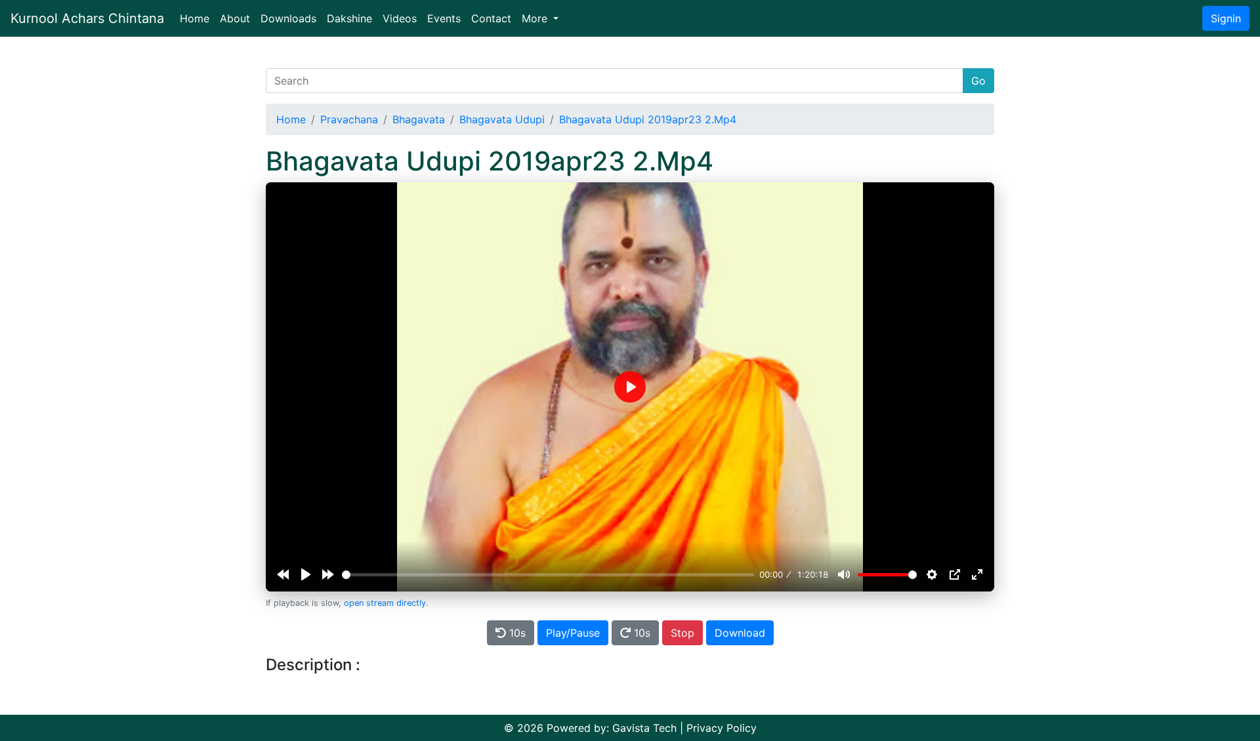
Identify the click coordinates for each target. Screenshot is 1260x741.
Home (197, 18)
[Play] (305, 574)
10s (516, 632)
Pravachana (349, 119)
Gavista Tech (644, 727)
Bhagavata (418, 119)
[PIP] (954, 574)
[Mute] (843, 574)
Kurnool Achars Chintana (87, 18)
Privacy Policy (721, 727)
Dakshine (349, 18)
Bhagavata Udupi (502, 119)
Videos (400, 18)
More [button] (536, 18)
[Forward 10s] (328, 574)
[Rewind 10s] (282, 574)
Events (444, 18)
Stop (682, 632)
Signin (1226, 18)
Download (740, 632)
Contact (491, 18)
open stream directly (385, 603)
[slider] (548, 575)
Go (978, 80)
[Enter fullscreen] (977, 574)
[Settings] (931, 574)
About (235, 18)
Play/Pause (573, 632)
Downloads (288, 18)
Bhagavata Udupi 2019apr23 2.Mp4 (647, 119)
